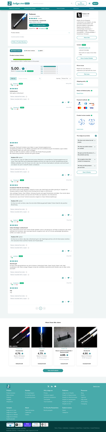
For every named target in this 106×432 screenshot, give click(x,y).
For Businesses (81, 3)
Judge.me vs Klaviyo (11, 417)
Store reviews (10, 395)
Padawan (32, 14)
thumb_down (68, 102)
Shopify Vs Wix (66, 404)
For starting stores (30, 395)
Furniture (91, 8)
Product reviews (10, 393)
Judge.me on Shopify (68, 393)
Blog (82, 393)
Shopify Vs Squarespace (68, 399)
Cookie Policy (86, 428)
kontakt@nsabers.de (84, 48)
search (72, 3)
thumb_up (63, 102)
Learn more (80, 129)
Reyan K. (15, 83)
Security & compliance (50, 397)
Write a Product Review (19, 42)
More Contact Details (87, 58)
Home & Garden (61, 8)
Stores (64, 410)
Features (8, 397)
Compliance (72, 428)
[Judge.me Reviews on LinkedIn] (52, 386)
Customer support (49, 395)
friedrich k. (16, 283)
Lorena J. (15, 256)
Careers (27, 414)
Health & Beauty (45, 8)
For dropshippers (29, 393)
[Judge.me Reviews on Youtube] (55, 386)
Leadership (28, 412)
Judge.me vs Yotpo (11, 412)
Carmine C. (16, 107)
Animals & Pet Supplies (30, 8)
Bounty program (48, 410)
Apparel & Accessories (14, 8)
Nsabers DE (43, 28)
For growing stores (30, 397)
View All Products (53, 370)
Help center (84, 399)
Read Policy (80, 84)
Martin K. (15, 220)
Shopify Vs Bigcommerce (69, 395)
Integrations (9, 401)
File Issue (86, 74)
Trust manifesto (48, 401)
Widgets (8, 399)
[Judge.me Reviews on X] (48, 386)
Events (83, 395)
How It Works (87, 172)
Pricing (45, 393)
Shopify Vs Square (67, 401)
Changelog (84, 404)
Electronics (76, 8)
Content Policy (79, 428)
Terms (56, 428)
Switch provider (10, 419)
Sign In (95, 3)
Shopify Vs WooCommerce (69, 397)
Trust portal (47, 399)
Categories (65, 412)
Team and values (29, 410)
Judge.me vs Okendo (12, 414)
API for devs (84, 401)
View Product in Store (39, 25)
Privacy (60, 428)
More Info (87, 37)
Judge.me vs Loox (11, 410)
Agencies (83, 397)
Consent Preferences (95, 428)
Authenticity (65, 428)
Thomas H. (16, 180)
